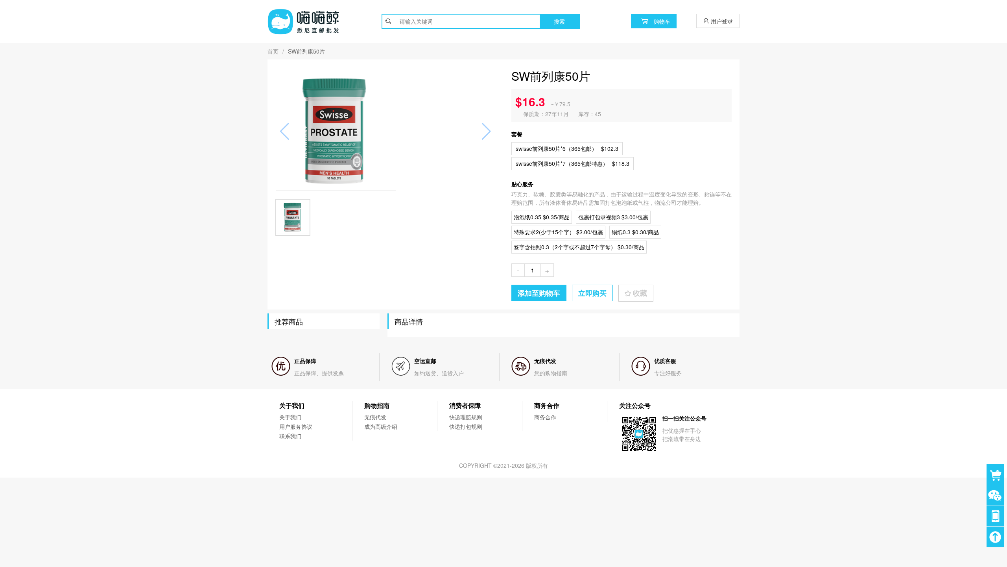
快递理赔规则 (465, 417)
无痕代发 (375, 417)
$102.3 (567, 148)
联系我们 (290, 436)
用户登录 (721, 21)
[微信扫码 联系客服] (997, 495)
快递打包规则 (465, 426)
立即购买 (592, 293)
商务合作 (545, 417)
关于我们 (290, 417)
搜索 (559, 21)
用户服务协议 (295, 426)
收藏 (639, 293)
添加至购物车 (539, 293)
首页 (272, 51)
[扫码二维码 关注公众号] (997, 516)
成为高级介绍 (380, 426)
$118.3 (572, 163)
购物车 (661, 21)
